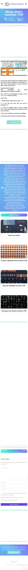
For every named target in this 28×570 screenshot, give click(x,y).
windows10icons (21, 197)
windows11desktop (10, 204)
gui (16, 170)
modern (19, 173)
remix (12, 176)
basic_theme (8, 167)
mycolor (23, 173)
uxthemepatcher (17, 189)
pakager (16, 175)
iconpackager (12, 171)
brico (16, 168)
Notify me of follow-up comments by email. (12, 497)
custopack (12, 170)
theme (23, 179)
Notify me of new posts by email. (9, 500)
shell (13, 178)
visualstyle (7, 192)
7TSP (21, 20)
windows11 (10, 202)
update (19, 186)
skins (8, 179)
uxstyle (10, 187)
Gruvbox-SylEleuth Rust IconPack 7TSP (14, 261)
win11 (15, 192)
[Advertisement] (14, 41)
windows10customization (10, 197)
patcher (23, 175)
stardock (13, 179)
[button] (2, 4)
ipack (11, 173)
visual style (22, 191)
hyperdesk (20, 170)
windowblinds (21, 192)
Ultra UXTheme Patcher (17, 183)
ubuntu (8, 183)
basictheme (22, 167)
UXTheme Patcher (8, 189)
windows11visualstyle (9, 207)
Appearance (11, 165)
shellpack (17, 178)
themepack (6, 181)
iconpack (6, 171)
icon (24, 170)
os (9, 175)
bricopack (20, 168)
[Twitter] (12, 561)
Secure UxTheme (19, 176)
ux (21, 186)
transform (16, 181)
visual (17, 191)
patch (19, 175)
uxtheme (14, 187)
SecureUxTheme (8, 178)
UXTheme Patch (21, 187)
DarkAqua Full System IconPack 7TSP (14, 311)
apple (15, 165)
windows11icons (20, 204)
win (13, 192)
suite (20, 179)
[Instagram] (17, 561)
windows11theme (9, 205)
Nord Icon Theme (14, 235)
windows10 (18, 195)
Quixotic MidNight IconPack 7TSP (14, 286)
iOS (9, 173)
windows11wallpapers (10, 208)
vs (10, 192)
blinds (12, 168)
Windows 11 (12, 194)
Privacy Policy (19, 564)
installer (22, 171)
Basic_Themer (14, 167)
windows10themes (19, 199)
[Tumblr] (15, 561)
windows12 (19, 208)
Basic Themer (21, 165)
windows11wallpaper (20, 207)
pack (12, 175)
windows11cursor (17, 202)
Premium (8, 176)
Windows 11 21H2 (20, 194)
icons (17, 171)
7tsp (7, 107)
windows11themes (19, 205)
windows (6, 194)
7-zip (21, 100)
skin (22, 178)
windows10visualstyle (9, 200)
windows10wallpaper (20, 200)
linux (15, 173)
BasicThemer (7, 168)
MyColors (6, 175)
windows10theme (9, 199)
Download (14, 122)
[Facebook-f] (10, 561)
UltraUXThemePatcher (11, 186)
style (17, 179)
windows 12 (12, 195)
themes (12, 181)
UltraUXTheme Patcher (19, 184)
